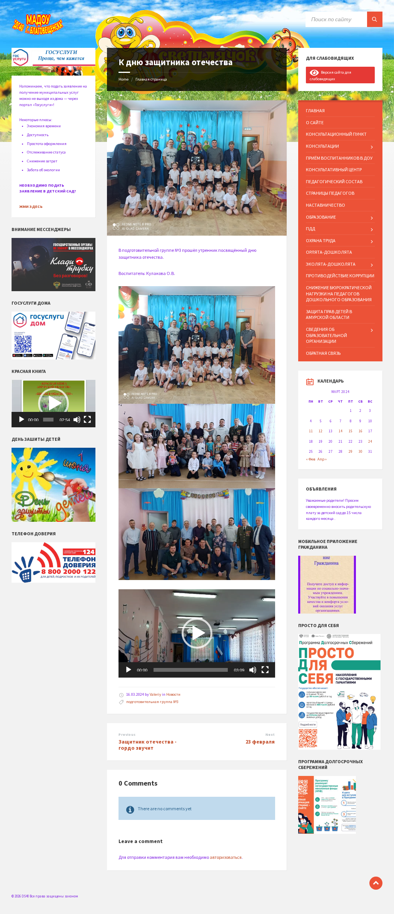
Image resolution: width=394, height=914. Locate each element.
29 (350, 451)
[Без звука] (253, 670)
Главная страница (151, 79)
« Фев (310, 459)
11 (311, 431)
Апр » (322, 459)
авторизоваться (226, 857)
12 (320, 431)
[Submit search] (374, 19)
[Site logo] (38, 33)
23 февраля (260, 742)
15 (350, 431)
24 (370, 441)
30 (360, 451)
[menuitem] (340, 110)
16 (360, 431)
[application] (197, 633)
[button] (197, 633)
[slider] (191, 670)
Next (270, 734)
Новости (173, 694)
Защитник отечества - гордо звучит (148, 745)
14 (340, 431)
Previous (127, 734)
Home (124, 79)
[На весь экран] (265, 670)
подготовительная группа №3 (152, 701)
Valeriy (155, 694)
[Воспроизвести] (128, 670)
